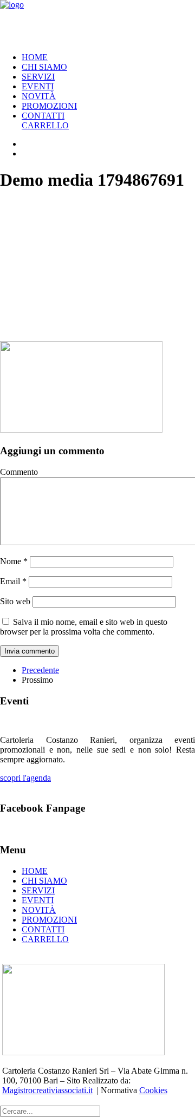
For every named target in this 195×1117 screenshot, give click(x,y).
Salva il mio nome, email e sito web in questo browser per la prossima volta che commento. (83, 626)
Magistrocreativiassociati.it (47, 1090)
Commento (19, 471)
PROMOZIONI (49, 105)
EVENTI (38, 86)
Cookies (153, 1090)
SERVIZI (38, 76)
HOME (35, 57)
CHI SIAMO (44, 66)
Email (13, 581)
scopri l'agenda (25, 777)
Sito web (15, 601)
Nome (14, 561)
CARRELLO (45, 125)
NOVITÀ (39, 96)
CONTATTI (43, 115)
